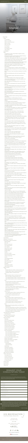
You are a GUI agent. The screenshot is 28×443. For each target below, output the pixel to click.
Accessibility (13, 437)
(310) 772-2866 (24, 408)
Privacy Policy (9, 437)
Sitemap (7, 437)
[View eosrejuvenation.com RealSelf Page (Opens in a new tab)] (17, 430)
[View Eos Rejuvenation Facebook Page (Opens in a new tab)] (13, 430)
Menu (26, 1)
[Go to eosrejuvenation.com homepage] (7, 1)
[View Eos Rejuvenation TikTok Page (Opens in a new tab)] (15, 430)
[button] (25, 1)
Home (13, 31)
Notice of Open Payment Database (18, 437)
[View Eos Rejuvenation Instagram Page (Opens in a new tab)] (10, 430)
